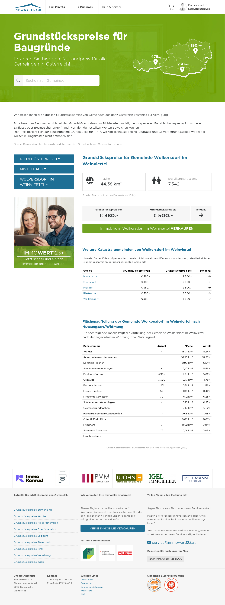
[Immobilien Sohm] (62, 478)
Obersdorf (89, 282)
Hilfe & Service (112, 7)
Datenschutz (87, 583)
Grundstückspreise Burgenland (33, 509)
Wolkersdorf (90, 298)
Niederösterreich (38, 159)
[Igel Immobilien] (162, 478)
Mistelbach (31, 169)
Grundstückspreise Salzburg (31, 535)
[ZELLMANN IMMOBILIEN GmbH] (196, 478)
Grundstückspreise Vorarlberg (32, 555)
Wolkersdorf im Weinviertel (37, 182)
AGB (83, 594)
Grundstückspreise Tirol (28, 548)
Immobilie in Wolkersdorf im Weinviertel (147, 228)
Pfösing (87, 287)
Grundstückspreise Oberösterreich (35, 529)
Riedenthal (90, 293)
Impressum (86, 591)
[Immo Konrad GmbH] (29, 478)
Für (57, 7)
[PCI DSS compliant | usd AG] (154, 584)
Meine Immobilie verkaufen (113, 528)
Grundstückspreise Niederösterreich (36, 522)
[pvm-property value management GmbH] (96, 478)
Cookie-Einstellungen (91, 587)
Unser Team (87, 579)
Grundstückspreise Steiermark (32, 542)
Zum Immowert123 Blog (165, 558)
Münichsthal (90, 276)
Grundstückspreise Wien (29, 561)
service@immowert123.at (174, 542)
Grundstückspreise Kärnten (30, 516)
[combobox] (61, 80)
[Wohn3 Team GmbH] (129, 478)
